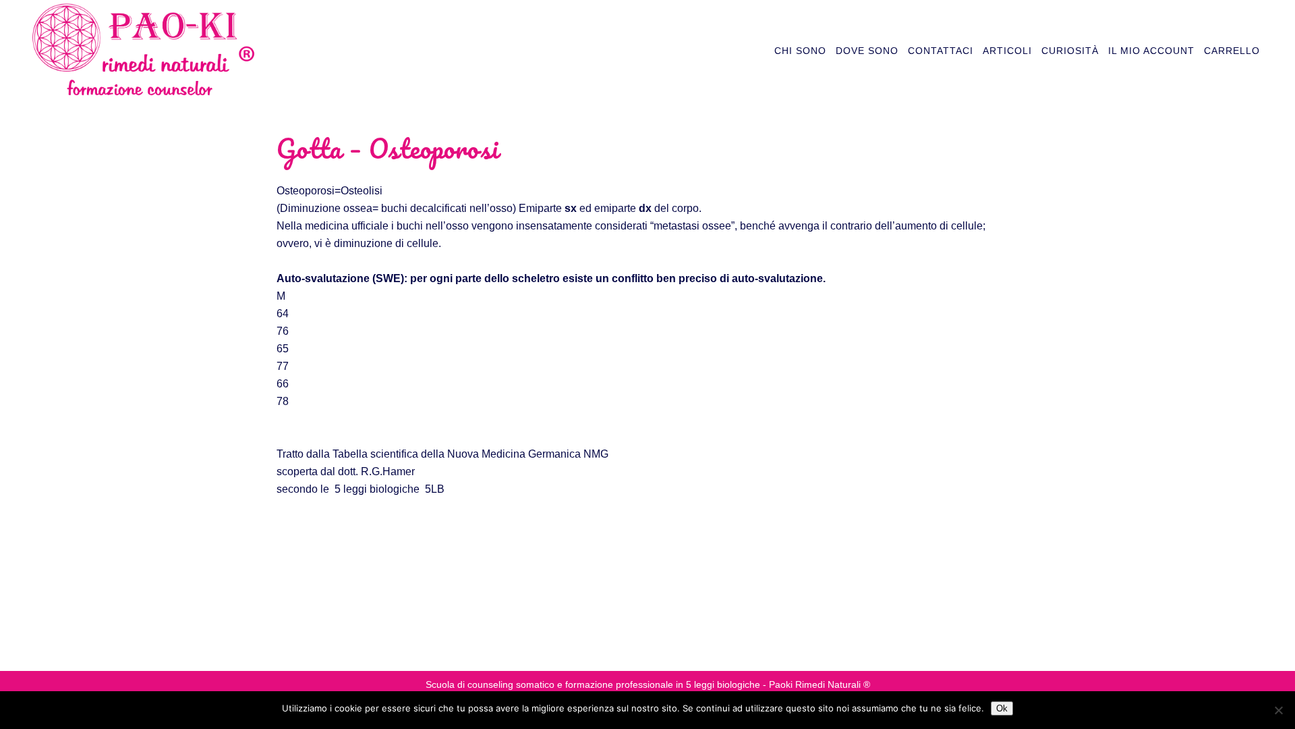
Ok (1002, 708)
